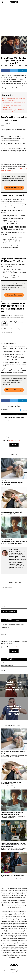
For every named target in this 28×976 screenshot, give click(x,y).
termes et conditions (14, 440)
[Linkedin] (22, 70)
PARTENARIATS (14, 969)
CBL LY (14, 973)
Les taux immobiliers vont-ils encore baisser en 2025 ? (12, 876)
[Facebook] (5, 70)
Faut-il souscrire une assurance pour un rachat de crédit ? (12, 483)
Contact (22, 971)
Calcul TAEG (3, 670)
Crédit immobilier (12, 406)
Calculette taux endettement (6, 668)
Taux (19, 406)
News (25, 65)
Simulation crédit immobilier (6, 662)
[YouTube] (16, 965)
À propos (6, 971)
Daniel (6, 65)
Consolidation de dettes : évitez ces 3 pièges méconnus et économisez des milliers (14, 542)
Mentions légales (14, 971)
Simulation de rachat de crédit (7, 665)
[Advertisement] (14, 19)
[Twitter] (14, 70)
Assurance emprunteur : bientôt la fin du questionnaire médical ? (12, 513)
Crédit (21, 65)
